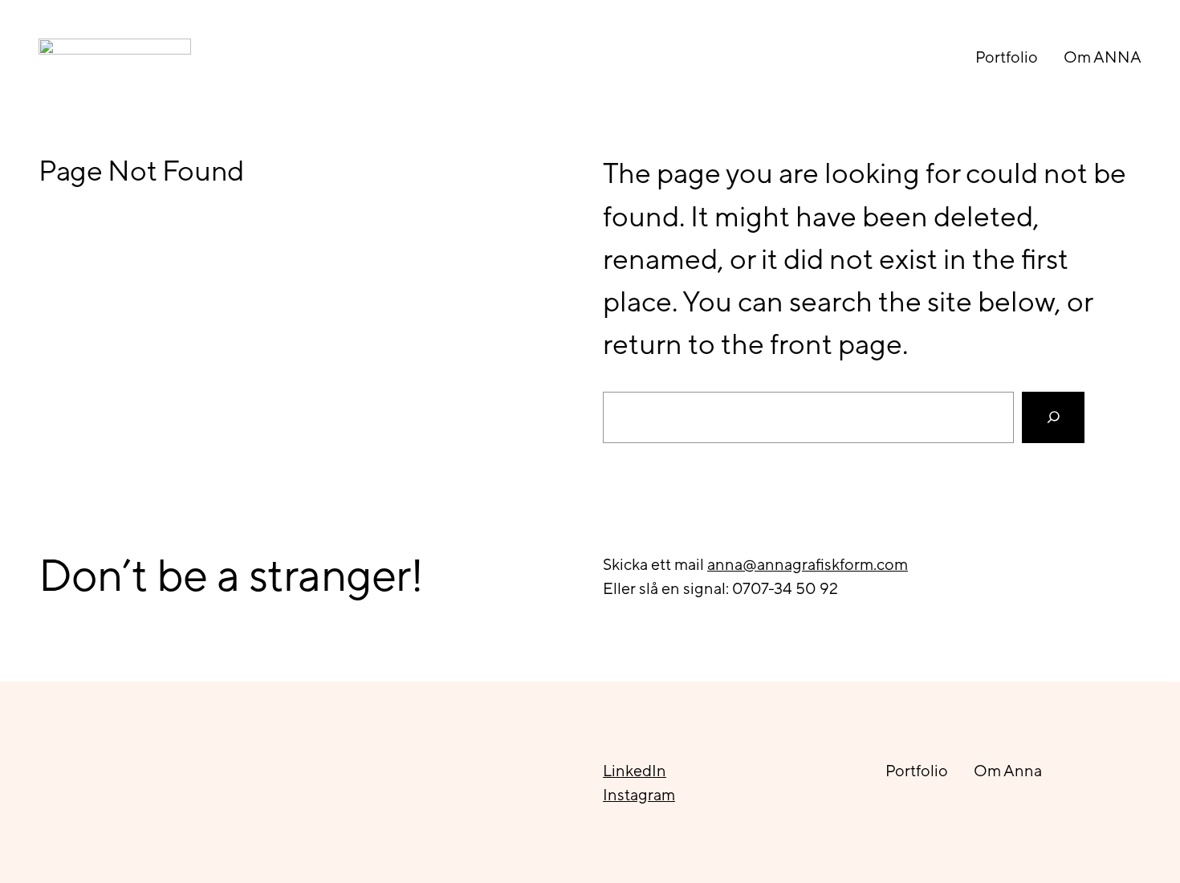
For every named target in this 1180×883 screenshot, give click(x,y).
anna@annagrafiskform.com (807, 564)
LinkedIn (634, 770)
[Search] (1053, 418)
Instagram (639, 794)
